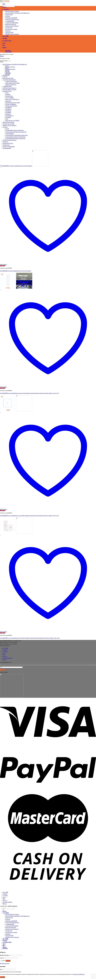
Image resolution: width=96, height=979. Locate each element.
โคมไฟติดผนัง (8, 107)
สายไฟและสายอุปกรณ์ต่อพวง (12, 26)
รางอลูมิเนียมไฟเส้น (9, 21)
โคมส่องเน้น (8, 101)
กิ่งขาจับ (7, 128)
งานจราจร (5, 76)
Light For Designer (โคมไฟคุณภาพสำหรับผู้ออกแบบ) (17, 13)
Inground (7, 70)
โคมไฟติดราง (8, 109)
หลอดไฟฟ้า (7, 94)
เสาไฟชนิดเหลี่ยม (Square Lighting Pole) (14, 130)
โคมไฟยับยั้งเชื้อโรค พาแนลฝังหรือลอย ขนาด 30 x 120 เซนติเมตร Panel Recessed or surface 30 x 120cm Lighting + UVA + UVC (29, 393)
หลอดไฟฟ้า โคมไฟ (7, 91)
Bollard (7, 68)
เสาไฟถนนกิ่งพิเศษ (9, 133)
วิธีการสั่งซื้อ (5, 36)
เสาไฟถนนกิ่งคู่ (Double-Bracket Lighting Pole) (16, 132)
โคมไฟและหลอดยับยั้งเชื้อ (11, 17)
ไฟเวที (6, 119)
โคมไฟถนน (8, 30)
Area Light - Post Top (10, 66)
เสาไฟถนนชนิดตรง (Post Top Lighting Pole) (15, 136)
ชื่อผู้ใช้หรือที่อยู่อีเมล (5, 955)
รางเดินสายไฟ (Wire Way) (11, 81)
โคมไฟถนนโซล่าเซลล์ (8, 143)
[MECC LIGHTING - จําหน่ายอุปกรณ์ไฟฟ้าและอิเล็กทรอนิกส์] (4, 1)
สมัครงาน (5, 656)
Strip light (7, 71)
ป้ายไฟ (6, 92)
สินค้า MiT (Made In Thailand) (12, 11)
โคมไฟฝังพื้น (8, 112)
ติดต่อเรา (5, 47)
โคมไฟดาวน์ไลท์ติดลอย (10, 104)
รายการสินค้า (6, 9)
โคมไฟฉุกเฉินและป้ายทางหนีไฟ (12, 102)
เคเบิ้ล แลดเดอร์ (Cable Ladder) (12, 83)
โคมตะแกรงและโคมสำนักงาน (12, 99)
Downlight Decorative (10, 69)
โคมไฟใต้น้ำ (8, 117)
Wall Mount (7, 74)
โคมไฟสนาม (8, 114)
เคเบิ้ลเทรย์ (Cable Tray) (10, 84)
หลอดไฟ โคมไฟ (9, 14)
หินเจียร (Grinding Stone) (8, 122)
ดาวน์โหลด (5, 651)
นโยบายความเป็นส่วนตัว (78, 974)
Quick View (2, 265)
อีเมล (1, 969)
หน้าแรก (5, 7)
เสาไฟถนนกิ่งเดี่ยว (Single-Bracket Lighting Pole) (16, 135)
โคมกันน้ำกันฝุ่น (9, 96)
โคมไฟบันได (8, 110)
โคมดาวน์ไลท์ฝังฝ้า (9, 97)
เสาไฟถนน (7, 16)
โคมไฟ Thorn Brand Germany (12, 19)
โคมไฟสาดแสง (8, 27)
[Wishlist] (0, 167)
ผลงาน (4, 43)
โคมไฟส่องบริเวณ (9, 115)
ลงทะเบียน (3, 977)
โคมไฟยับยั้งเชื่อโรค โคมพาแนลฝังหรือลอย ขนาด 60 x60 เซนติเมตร (15, 270)
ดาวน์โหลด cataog (7, 40)
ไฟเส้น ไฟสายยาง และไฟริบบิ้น (12, 120)
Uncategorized (6, 75)
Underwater (8, 72)
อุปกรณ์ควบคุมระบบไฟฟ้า (11, 29)
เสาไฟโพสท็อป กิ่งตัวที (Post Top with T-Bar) (15, 138)
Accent (6, 65)
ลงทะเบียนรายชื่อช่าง (7, 658)
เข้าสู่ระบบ (8, 960)
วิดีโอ (4, 45)
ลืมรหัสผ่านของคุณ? (4, 963)
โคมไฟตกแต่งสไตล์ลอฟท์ (11, 105)
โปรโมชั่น (5, 38)
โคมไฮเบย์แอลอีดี (9, 32)
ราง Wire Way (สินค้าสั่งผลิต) (11, 22)
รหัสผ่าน (2, 958)
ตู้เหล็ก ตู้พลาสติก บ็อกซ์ (10, 24)
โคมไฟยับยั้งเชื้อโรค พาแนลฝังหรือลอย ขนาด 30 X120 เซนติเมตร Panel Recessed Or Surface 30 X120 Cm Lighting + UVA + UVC (30, 638)
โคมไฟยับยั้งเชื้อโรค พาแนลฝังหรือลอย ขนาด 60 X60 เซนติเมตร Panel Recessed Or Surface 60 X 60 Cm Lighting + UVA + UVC (29, 515)
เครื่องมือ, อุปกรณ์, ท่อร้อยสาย (12, 34)
